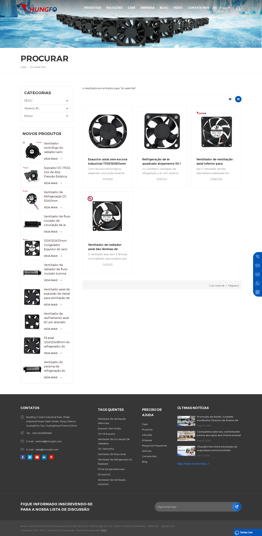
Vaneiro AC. (32, 108)
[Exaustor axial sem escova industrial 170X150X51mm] (107, 131)
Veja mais (51, 158)
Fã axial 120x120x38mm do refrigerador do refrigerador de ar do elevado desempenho (57, 342)
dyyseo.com (167, 526)
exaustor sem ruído (109, 428)
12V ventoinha (106, 448)
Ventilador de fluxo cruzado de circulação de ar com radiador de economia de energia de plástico (57, 221)
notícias (146, 450)
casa (145, 424)
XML (42, 530)
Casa (23, 66)
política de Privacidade (61, 530)
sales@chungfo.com (46, 449)
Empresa (148, 7)
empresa (147, 440)
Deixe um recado (246, 533)
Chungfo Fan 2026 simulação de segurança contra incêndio (217, 448)
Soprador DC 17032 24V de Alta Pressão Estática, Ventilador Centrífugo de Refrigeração (57, 172)
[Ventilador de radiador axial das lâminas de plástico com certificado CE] (107, 216)
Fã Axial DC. (104, 474)
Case (131, 7)
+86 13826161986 (42, 433)
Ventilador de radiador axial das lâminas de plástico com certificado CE (106, 247)
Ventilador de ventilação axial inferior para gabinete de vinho (214, 162)
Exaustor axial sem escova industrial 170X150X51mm (107, 161)
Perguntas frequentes (154, 445)
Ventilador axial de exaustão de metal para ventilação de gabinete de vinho (57, 294)
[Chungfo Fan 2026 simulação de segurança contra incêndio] (186, 451)
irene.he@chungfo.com (48, 441)
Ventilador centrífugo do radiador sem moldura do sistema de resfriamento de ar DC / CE (57, 148)
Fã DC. (28, 100)
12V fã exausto (106, 433)
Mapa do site (29, 530)
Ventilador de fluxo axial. (112, 454)
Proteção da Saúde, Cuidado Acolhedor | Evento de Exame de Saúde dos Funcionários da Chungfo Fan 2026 (217, 418)
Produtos (92, 7)
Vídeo (178, 7)
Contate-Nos (198, 7)
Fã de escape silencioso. (111, 469)
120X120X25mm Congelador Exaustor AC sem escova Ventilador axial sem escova (56, 245)
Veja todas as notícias (192, 463)
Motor (28, 116)
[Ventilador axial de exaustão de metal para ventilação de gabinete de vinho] (32, 297)
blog (144, 461)
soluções (114, 7)
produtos (147, 429)
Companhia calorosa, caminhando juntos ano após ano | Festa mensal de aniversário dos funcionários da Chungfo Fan (219, 433)
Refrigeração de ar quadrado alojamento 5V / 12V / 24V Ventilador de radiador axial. (161, 162)
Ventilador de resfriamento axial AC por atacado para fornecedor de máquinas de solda (57, 318)
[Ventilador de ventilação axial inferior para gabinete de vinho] (216, 131)
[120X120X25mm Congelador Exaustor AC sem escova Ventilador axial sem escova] (32, 248)
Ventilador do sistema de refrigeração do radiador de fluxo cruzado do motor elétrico (56, 366)
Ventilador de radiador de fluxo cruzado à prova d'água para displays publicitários (56, 269)
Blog (164, 7)
